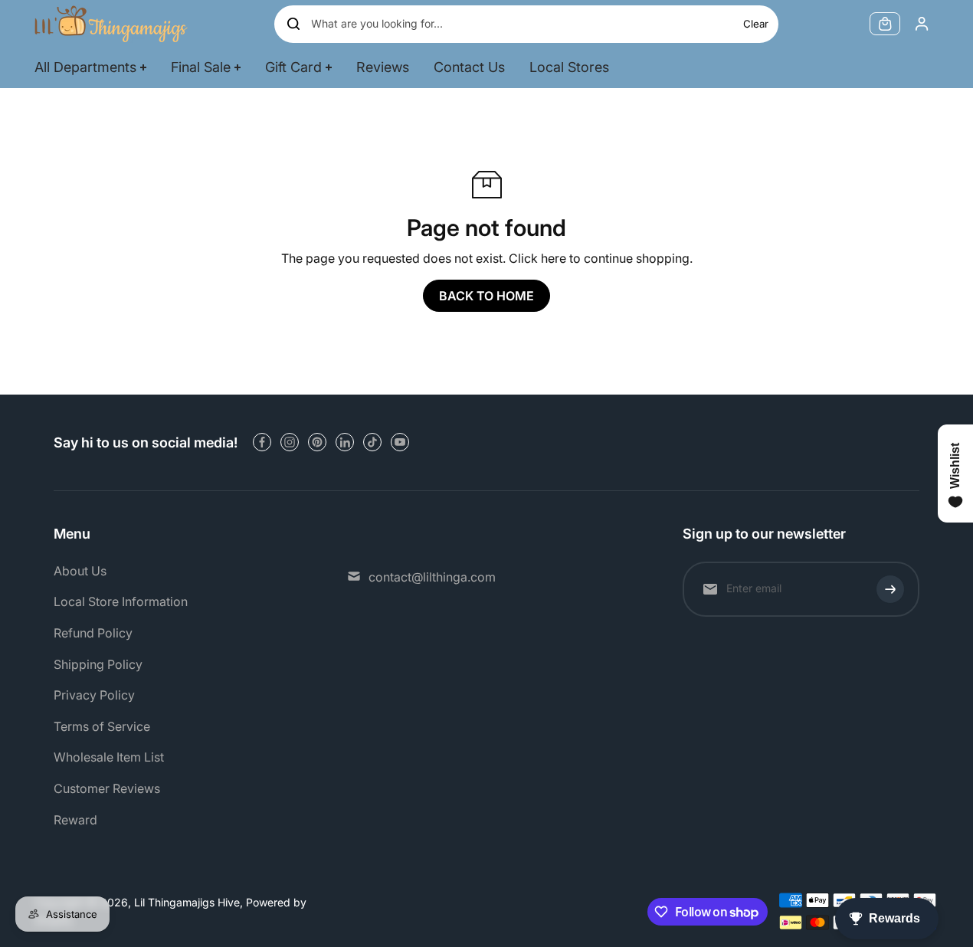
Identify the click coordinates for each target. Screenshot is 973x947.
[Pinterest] (317, 442)
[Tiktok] (372, 442)
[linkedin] (345, 442)
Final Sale (201, 67)
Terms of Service (102, 726)
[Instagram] (289, 442)
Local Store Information (121, 601)
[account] (922, 23)
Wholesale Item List (109, 757)
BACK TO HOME (486, 295)
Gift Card (293, 67)
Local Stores (569, 67)
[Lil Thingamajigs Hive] (111, 24)
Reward (75, 819)
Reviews (382, 67)
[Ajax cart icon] (885, 23)
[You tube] (400, 442)
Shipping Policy (98, 664)
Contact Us (469, 67)
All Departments (85, 67)
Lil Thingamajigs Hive (187, 902)
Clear (755, 24)
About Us (80, 570)
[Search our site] (293, 24)
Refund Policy (93, 633)
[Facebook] (262, 442)
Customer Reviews (107, 788)
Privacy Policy (94, 695)
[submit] (890, 589)
